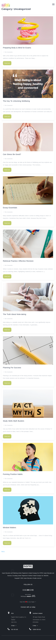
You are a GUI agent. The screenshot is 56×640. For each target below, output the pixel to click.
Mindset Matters (9, 527)
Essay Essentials (10, 208)
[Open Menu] (53, 4)
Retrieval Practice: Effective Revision (18, 261)
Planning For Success (12, 368)
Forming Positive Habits (13, 474)
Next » (3, 551)
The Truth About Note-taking (14, 314)
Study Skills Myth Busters (14, 421)
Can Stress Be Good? (12, 154)
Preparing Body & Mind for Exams (17, 48)
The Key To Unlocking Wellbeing (16, 101)
